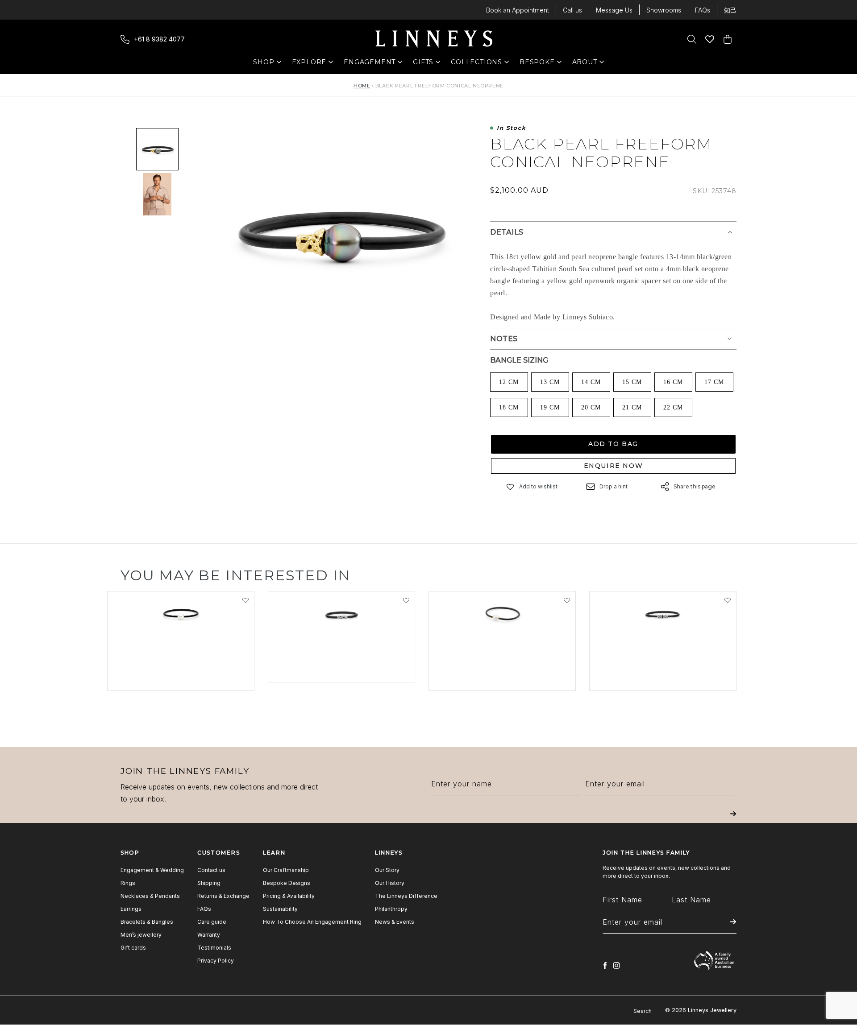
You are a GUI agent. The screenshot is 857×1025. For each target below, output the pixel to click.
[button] (511, 487)
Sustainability (280, 908)
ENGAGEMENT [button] (369, 64)
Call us (572, 10)
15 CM (632, 382)
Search (642, 1011)
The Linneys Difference (406, 896)
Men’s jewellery (141, 934)
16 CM (673, 382)
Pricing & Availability (289, 896)
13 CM (550, 382)
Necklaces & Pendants (150, 896)
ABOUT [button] (587, 64)
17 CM (714, 382)
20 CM (591, 407)
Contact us (211, 870)
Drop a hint (613, 486)
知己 (730, 10)
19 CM (550, 407)
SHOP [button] (268, 64)
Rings (128, 883)
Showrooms (663, 10)
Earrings (131, 908)
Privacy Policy (215, 960)
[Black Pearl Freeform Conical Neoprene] (157, 149)
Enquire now (613, 466)
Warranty (208, 934)
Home (362, 86)
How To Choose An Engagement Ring (312, 921)
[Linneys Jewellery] (434, 39)
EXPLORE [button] (309, 64)
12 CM (509, 382)
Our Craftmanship (286, 870)
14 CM (591, 382)
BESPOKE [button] (537, 64)
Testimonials (214, 947)
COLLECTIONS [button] (476, 64)
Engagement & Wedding (152, 870)
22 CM (673, 407)
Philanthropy (391, 908)
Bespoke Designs (286, 883)
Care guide (211, 921)
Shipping (208, 883)
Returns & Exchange (223, 896)
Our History (389, 883)
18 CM (509, 407)
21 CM (632, 407)
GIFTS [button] (428, 64)
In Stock (511, 128)
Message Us (614, 10)
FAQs (702, 10)
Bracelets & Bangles (147, 921)
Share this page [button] (695, 486)
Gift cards (133, 947)
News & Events (394, 921)
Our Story (387, 870)
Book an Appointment (517, 10)
